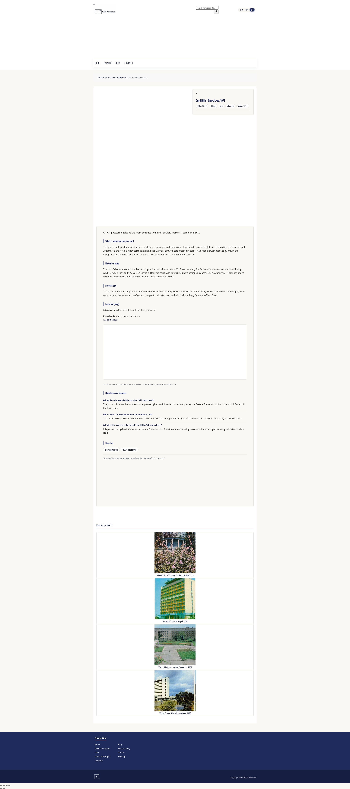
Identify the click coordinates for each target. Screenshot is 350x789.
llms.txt (121, 752)
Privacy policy (124, 748)
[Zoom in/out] (1, 785)
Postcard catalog (102, 748)
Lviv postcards (111, 449)
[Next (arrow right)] (4, 788)
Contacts (128, 62)
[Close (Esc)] (9, 785)
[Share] (6, 785)
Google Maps (110, 319)
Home (97, 62)
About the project (102, 756)
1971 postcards (130, 449)
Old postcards (103, 77)
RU (241, 10)
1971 (243, 106)
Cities (112, 77)
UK (247, 10)
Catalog (108, 62)
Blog (118, 62)
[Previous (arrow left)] (1, 788)
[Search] (216, 12)
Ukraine (119, 77)
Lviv (125, 77)
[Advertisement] (175, 38)
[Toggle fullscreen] (4, 785)
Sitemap (121, 756)
